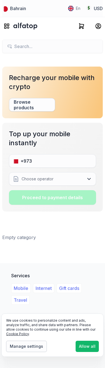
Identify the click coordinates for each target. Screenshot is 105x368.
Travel (20, 300)
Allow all (87, 346)
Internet (44, 288)
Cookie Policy (17, 334)
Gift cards (69, 288)
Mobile (21, 288)
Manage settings (26, 346)
